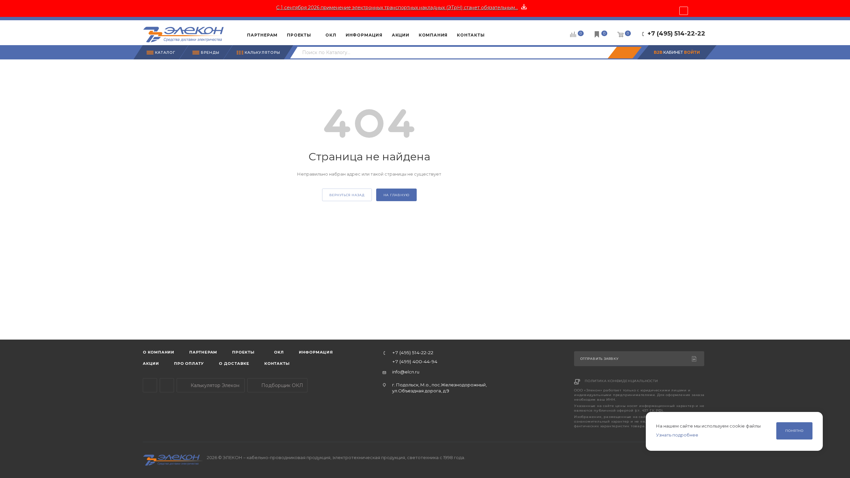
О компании (158, 352)
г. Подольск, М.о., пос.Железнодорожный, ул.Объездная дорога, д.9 (439, 387)
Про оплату (189, 363)
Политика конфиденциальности (621, 381)
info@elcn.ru (405, 371)
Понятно (794, 431)
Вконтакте (167, 385)
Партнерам (203, 352)
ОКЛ (278, 352)
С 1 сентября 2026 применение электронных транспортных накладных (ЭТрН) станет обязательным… (397, 8)
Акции (151, 363)
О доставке (234, 363)
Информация (316, 352)
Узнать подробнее (677, 435)
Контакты (277, 363)
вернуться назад (347, 195)
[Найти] (624, 52)
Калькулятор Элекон (214, 385)
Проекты (243, 352)
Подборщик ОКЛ (281, 385)
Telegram (150, 385)
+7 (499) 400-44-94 (414, 361)
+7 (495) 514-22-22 (676, 33)
